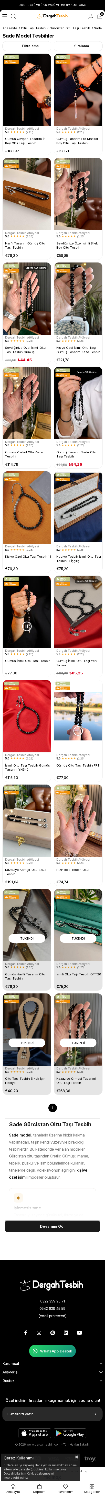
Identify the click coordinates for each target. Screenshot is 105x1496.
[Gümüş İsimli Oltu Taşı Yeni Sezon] (78, 612)
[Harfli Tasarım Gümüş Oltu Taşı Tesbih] (27, 194)
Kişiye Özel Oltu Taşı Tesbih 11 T (28, 558)
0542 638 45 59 (52, 1308)
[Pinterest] (52, 1333)
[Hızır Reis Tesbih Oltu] (78, 821)
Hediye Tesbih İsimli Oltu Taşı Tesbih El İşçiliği (78, 558)
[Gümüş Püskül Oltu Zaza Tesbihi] (27, 403)
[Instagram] (39, 1333)
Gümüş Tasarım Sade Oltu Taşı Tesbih (76, 454)
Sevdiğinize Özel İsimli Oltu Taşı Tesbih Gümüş (25, 350)
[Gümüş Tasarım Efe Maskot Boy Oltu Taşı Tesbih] (78, 90)
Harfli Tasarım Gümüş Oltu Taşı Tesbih (25, 245)
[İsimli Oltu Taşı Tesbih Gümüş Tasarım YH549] (27, 716)
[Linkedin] (66, 1333)
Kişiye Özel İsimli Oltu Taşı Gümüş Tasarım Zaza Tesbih (78, 350)
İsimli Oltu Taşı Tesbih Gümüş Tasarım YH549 (27, 767)
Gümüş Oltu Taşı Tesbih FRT (78, 765)
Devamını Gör (52, 1226)
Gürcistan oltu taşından (29, 1156)
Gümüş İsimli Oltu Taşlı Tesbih (28, 661)
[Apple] (35, 1433)
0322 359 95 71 (52, 1301)
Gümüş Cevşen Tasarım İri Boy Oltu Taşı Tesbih (25, 141)
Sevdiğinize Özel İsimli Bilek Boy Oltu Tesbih (77, 245)
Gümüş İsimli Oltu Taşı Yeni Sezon (76, 663)
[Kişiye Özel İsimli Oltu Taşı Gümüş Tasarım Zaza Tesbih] (78, 298)
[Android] (70, 1433)
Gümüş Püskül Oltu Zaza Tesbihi (24, 454)
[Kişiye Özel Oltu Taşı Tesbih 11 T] (27, 507)
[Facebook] (26, 1333)
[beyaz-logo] (52, 1285)
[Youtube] (79, 1333)
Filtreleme (30, 46)
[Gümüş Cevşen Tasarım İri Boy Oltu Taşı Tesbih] (27, 90)
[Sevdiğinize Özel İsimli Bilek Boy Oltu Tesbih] (78, 194)
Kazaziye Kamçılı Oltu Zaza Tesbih (25, 872)
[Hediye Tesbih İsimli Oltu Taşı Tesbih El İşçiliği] (78, 507)
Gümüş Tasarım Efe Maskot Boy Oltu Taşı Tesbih (77, 141)
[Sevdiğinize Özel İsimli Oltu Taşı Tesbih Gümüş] (27, 298)
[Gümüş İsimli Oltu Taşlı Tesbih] (27, 612)
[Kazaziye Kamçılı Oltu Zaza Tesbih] (27, 821)
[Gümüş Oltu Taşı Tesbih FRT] (78, 716)
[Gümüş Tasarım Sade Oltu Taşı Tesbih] (78, 403)
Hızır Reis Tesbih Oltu (72, 870)
